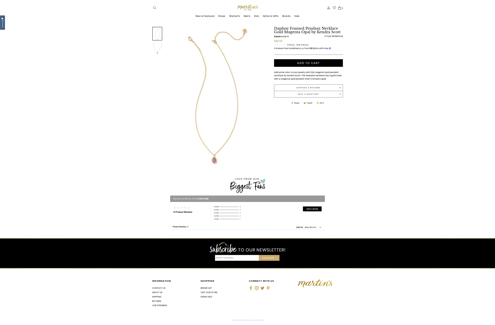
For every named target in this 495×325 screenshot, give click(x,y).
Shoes (221, 16)
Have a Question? (308, 94)
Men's (247, 16)
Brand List (206, 288)
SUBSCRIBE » (269, 257)
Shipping (156, 296)
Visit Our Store (209, 292)
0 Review (291, 45)
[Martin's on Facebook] (251, 288)
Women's (234, 16)
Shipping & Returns (308, 88)
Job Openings (159, 305)
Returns (156, 301)
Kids (256, 16)
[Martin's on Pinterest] (268, 288)
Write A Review (302, 45)
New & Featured (205, 16)
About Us (157, 292)
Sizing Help (206, 296)
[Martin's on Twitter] (262, 288)
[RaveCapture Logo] (200, 199)
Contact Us (158, 288)
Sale (296, 16)
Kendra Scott (281, 36)
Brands (286, 16)
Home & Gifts (270, 16)
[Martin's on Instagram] (257, 288)
